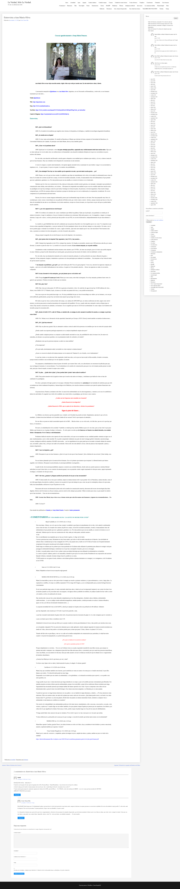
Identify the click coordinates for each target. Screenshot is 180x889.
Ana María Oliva (63, 91)
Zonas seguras (151, 30)
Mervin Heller (157, 45)
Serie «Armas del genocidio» (120, 8)
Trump (167, 8)
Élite (76, 5)
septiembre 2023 (154, 139)
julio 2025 (153, 100)
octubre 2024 (153, 116)
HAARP (108, 5)
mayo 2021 (153, 188)
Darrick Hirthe (157, 34)
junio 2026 (153, 80)
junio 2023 (153, 144)
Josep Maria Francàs (58, 510)
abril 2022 (153, 169)
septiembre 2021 (154, 181)
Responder (17, 794)
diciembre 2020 (154, 197)
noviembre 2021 (154, 178)
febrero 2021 (153, 194)
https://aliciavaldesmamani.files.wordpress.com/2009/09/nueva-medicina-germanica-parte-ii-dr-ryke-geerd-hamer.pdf (67, 739)
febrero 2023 (153, 151)
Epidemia (26, 759)
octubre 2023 (153, 137)
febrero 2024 (153, 130)
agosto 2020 (153, 204)
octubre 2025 (153, 95)
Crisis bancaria (165, 2)
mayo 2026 (153, 82)
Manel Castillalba (45, 521)
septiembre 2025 (154, 96)
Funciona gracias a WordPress (86, 885)
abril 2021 (153, 190)
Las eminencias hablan (150, 5)
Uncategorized (154, 290)
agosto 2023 (153, 141)
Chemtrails (157, 2)
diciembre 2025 (154, 91)
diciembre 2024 (154, 112)
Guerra (102, 5)
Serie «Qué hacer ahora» (134, 8)
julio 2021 (153, 185)
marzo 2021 (153, 192)
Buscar (147, 16)
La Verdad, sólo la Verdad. (19, 2)
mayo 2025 (153, 103)
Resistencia (109, 8)
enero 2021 (153, 196)
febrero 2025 (153, 109)
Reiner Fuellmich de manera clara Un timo (169, 56)
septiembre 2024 (154, 118)
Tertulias (161, 8)
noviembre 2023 (154, 135)
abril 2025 (153, 105)
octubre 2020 (153, 201)
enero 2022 (153, 174)
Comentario (17, 832)
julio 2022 (153, 164)
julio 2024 (153, 121)
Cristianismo (62, 5)
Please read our (155, 220)
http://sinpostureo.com (39, 102)
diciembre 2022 (154, 155)
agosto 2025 (153, 98)
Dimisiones (69, 5)
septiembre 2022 (154, 160)
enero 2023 (153, 153)
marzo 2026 (153, 86)
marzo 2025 (153, 107)
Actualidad (72, 2)
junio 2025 (153, 102)
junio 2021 (153, 187)
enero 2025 (153, 111)
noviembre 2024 (154, 114)
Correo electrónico (20, 856)
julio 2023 (153, 142)
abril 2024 (153, 126)
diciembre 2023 (154, 134)
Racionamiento (154, 278)
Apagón (84, 2)
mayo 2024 (153, 125)
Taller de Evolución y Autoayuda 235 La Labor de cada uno (160, 21)
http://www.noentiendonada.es (41, 106)
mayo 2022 (153, 167)
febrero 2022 (153, 173)
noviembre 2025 (154, 93)
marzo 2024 (153, 128)
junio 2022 (153, 165)
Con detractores (154, 244)
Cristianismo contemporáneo (156, 251)
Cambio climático (92, 2)
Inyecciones (139, 5)
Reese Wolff (157, 56)
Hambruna (114, 5)
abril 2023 (153, 148)
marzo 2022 (153, 171)
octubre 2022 (153, 158)
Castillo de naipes (103, 2)
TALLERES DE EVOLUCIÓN (150, 8)
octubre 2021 (153, 180)
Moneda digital (160, 5)
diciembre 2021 (154, 176)
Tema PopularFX (97, 885)
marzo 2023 (153, 149)
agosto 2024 (153, 119)
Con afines (153, 243)
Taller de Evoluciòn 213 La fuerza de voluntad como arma (159, 29)
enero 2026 (153, 89)
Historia (121, 5)
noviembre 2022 (154, 157)
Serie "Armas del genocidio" (156, 283)
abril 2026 (153, 84)
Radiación (102, 8)
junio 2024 (153, 123)
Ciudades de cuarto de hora (121, 2)
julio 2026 (153, 79)
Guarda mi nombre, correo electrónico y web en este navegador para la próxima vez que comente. (42, 870)
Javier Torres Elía (24, 20)
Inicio (67, 2)
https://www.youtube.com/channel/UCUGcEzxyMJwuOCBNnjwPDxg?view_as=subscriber (61, 110)
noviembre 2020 (154, 199)
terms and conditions (158, 220)
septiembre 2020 (154, 203)
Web (15, 862)
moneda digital (154, 275)
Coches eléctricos (133, 2)
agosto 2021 (153, 183)
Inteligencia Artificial (130, 5)
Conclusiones (150, 2)
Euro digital (81, 5)
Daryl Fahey (157, 71)
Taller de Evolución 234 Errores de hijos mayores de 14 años (160, 23)
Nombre (16, 850)
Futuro (88, 5)
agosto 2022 (153, 162)
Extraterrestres (95, 5)
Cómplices (142, 2)
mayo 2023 (153, 146)
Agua (79, 2)
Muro (167, 5)
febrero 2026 (153, 88)
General (48, 510)
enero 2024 (153, 132)
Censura (111, 2)
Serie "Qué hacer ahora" (156, 285)
